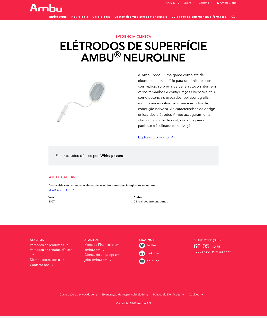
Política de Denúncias (166, 294)
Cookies (194, 294)
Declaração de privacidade (76, 294)
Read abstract (61, 190)
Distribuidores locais (45, 260)
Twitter (151, 245)
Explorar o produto (153, 137)
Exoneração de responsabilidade (123, 294)
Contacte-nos (39, 265)
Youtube (153, 261)
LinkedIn (153, 253)
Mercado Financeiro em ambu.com (101, 247)
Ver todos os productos (47, 245)
